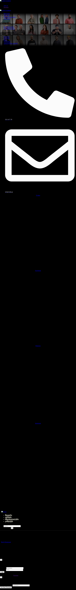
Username (3, 568)
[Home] (3, 512)
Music (5, 40)
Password (3, 570)
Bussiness (6, 37)
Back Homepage (6, 542)
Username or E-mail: (6, 585)
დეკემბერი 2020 (9, 29)
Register (15, 575)
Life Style (6, 38)
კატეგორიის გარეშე (11, 43)
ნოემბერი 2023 (9, 27)
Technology (7, 42)
